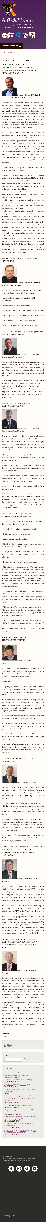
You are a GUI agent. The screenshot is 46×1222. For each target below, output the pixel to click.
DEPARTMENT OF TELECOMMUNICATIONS (18, 20)
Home (4, 52)
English (8, 1046)
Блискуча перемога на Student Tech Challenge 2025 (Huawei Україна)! (21, 1125)
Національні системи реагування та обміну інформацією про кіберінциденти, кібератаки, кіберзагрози (20, 1098)
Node (10, 52)
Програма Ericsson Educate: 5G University (18, 1080)
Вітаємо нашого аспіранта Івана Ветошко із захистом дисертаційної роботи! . (19, 1074)
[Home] (9, 10)
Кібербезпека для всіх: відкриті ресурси (18, 1105)
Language (5, 1033)
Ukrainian (9, 1044)
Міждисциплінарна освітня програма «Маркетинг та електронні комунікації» (22, 1111)
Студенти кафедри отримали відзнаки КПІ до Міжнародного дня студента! (20, 1131)
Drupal (12, 1216)
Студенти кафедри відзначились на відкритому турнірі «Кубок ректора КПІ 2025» (20, 1118)
